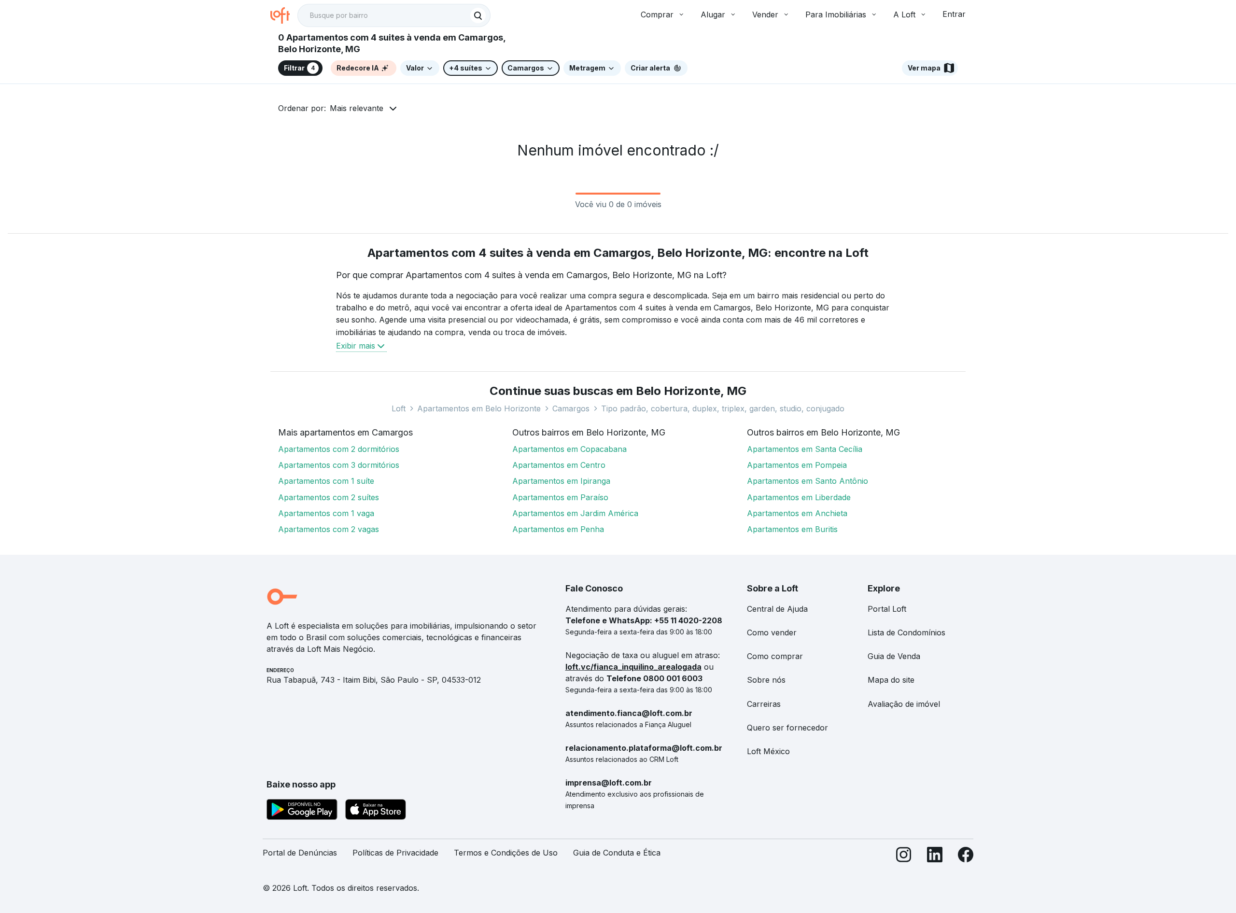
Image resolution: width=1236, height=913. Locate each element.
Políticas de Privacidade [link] (395, 852)
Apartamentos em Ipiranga (561, 481)
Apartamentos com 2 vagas (328, 529)
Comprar (657, 14)
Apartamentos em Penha (558, 529)
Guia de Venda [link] (894, 656)
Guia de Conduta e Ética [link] (616, 852)
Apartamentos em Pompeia (797, 465)
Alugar (713, 14)
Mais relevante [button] (356, 108)
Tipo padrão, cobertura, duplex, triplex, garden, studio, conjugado (722, 408)
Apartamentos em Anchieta (797, 513)
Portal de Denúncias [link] (300, 852)
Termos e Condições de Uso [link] (506, 852)
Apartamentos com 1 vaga (326, 513)
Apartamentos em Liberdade (799, 497)
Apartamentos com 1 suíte (326, 481)
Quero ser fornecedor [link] (787, 727)
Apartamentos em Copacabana (569, 449)
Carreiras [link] (764, 704)
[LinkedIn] (934, 857)
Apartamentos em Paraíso (560, 497)
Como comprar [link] (775, 656)
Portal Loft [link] (887, 609)
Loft (399, 408)
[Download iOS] (375, 811)
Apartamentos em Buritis (792, 529)
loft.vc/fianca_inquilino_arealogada (633, 667)
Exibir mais (355, 346)
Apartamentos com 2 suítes (328, 497)
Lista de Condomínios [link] (906, 632)
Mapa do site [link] (891, 680)
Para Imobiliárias (835, 14)
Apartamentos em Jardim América (575, 513)
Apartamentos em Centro (558, 465)
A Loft (904, 14)
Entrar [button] (954, 14)
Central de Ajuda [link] (777, 609)
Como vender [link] (772, 632)
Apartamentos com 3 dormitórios (338, 465)
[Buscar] (478, 15)
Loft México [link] (768, 751)
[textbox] (394, 15)
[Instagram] (904, 857)
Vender (765, 14)
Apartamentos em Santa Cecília (804, 449)
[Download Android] (302, 811)
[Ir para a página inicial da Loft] (283, 15)
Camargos (571, 408)
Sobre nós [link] (766, 680)
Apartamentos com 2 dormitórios (338, 449)
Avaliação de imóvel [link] (904, 704)
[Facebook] (965, 857)
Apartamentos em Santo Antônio (807, 481)
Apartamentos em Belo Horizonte (479, 408)
